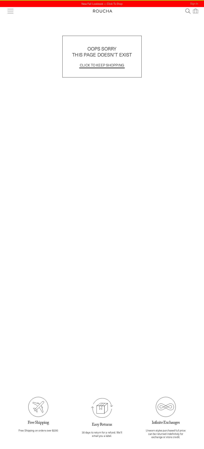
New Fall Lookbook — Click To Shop (102, 4)
